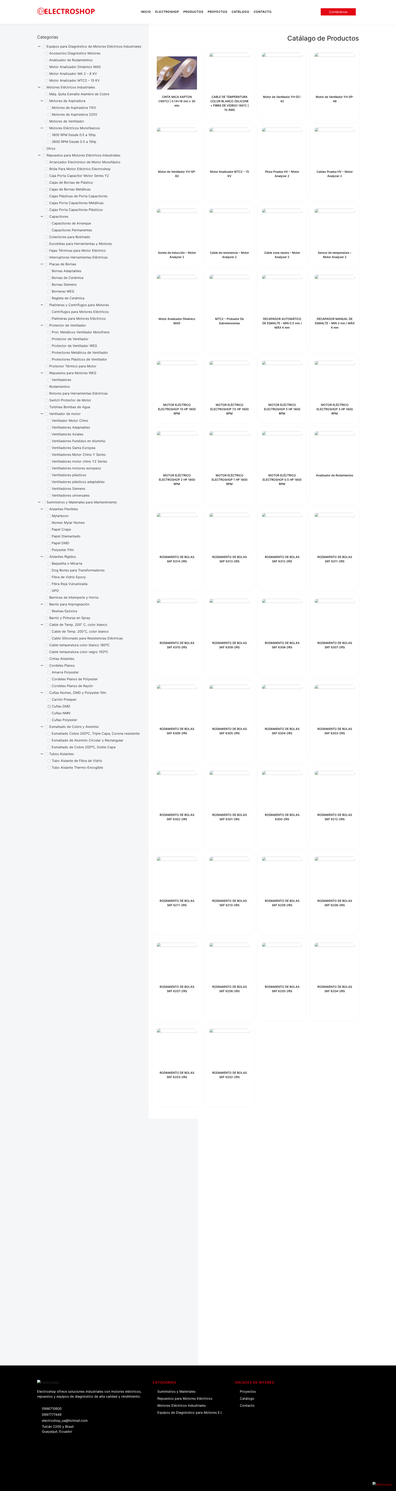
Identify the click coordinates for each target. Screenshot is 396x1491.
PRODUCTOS (193, 11)
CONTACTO (263, 11)
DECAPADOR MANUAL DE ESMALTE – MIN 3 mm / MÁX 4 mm (335, 323)
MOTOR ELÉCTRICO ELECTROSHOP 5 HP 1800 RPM (282, 409)
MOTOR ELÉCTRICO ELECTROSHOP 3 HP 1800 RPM (335, 409)
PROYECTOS (217, 11)
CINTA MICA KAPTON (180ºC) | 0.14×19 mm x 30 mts (176, 101)
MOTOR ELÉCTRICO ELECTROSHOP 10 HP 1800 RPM (177, 409)
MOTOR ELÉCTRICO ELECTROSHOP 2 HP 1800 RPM (177, 480)
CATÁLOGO (240, 11)
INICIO (146, 11)
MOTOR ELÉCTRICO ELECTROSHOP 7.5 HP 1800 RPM (229, 409)
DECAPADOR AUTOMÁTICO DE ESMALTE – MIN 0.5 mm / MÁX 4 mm (282, 323)
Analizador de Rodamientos (334, 475)
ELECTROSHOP (167, 11)
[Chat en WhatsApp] (382, 1484)
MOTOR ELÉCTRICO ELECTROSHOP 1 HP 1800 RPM (230, 480)
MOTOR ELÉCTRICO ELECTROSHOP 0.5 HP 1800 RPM (282, 480)
